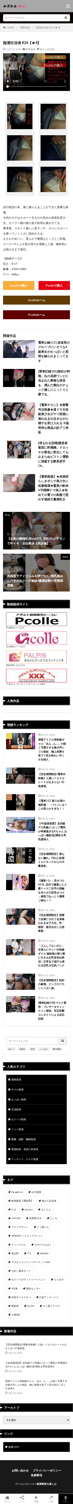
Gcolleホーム (36, 300)
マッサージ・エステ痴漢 (24, 1159)
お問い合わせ (20, 1470)
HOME (10, 27)
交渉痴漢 (16, 1109)
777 (29, 1253)
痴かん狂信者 (47, 49)
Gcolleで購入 (18, 285)
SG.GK (30, 1305)
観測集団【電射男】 (22, 1200)
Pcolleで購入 (54, 285)
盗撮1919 (13, 1446)
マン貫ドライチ (51, 1305)
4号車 (14, 1288)
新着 (36, 1501)
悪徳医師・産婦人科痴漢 (24, 1149)
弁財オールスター (21, 1297)
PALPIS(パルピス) (15, 665)
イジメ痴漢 (17, 1129)
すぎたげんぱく (43, 1244)
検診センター (33, 1288)
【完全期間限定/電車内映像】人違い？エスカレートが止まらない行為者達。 (51, 780)
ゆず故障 (36, 1192)
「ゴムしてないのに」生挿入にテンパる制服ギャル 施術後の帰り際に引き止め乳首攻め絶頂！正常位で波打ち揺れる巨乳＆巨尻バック (51, 955)
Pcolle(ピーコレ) (15, 627)
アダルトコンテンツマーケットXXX (25, 684)
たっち (53, 1218)
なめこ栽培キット (21, 1270)
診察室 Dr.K (35, 1218)
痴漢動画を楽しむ (47, 1483)
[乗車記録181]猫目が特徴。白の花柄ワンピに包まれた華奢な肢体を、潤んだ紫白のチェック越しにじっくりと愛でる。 (54, 382)
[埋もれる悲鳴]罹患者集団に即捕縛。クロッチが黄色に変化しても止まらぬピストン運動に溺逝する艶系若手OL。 (53, 454)
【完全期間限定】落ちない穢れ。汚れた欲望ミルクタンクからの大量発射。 (51, 859)
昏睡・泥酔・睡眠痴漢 (23, 1139)
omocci (29, 1209)
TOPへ (66, 1501)
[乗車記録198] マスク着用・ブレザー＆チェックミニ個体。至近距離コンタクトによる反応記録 (52, 1010)
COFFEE (16, 1218)
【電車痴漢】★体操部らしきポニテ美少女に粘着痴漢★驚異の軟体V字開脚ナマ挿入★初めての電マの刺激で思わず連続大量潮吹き (53, 488)
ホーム (7, 1501)
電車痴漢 (25, 27)
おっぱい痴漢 (18, 1099)
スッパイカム (18, 1244)
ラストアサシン (19, 1226)
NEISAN (44, 1253)
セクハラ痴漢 (18, 1119)
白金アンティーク (49, 1297)
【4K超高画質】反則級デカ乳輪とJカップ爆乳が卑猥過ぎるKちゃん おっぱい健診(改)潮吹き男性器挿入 (52, 831)
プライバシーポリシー (47, 1470)
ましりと (46, 1209)
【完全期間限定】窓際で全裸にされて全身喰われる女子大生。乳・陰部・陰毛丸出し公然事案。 (51, 922)
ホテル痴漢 (17, 1089)
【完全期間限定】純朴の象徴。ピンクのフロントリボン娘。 (51, 984)
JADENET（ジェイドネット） (27, 1235)
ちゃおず (59, 1279)
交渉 (32, 1049)
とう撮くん (43, 1226)
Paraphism (17, 1192)
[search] (66, 17)
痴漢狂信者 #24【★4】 (48, 27)
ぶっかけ (44, 1049)
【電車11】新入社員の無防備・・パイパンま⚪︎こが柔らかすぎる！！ (52, 804)
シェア (22, 1501)
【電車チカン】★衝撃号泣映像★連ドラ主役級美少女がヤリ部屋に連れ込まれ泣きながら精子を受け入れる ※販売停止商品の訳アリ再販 (53, 418)
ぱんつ (11, 1049)
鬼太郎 (15, 1253)
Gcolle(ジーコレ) (15, 646)
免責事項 (36, 1475)
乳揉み (22, 1049)
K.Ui (13, 1209)
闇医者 (15, 1305)
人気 (51, 1501)
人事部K (15, 1314)
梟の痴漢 (57, 1049)
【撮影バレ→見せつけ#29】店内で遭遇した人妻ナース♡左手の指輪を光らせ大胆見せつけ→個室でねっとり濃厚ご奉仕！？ (52, 890)
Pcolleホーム (36, 314)
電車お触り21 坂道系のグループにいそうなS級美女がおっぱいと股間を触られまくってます (54, 351)
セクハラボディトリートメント (28, 1279)
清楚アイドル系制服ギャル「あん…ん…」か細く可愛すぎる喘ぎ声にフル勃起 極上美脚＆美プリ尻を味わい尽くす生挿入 (52, 749)
